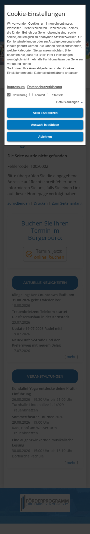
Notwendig (20, 95)
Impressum (16, 87)
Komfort (40, 95)
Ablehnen (45, 136)
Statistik (57, 95)
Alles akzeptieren (45, 113)
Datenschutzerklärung (44, 87)
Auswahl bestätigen (45, 125)
